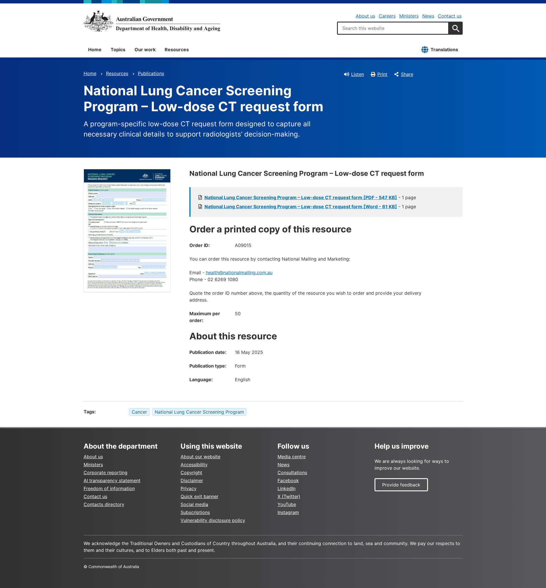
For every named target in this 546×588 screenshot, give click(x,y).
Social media (194, 504)
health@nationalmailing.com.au (239, 272)
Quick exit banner (199, 496)
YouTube (287, 504)
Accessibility (194, 464)
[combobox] (393, 28)
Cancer (139, 412)
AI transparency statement (112, 480)
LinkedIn (286, 488)
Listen (357, 74)
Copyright (191, 472)
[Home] (152, 21)
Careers (387, 16)
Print (382, 74)
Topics (118, 49)
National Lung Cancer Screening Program (199, 412)
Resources (177, 49)
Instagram (288, 512)
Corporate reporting (105, 472)
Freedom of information (109, 488)
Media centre (292, 456)
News (428, 16)
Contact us (450, 16)
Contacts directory (104, 504)
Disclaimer (192, 480)
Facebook (288, 480)
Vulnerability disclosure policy (213, 520)
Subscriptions (195, 512)
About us (365, 16)
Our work (145, 49)
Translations (444, 49)
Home (95, 49)
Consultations (292, 472)
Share (407, 74)
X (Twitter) (289, 496)
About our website (200, 456)
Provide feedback (401, 485)
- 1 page (310, 197)
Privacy (189, 488)
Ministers (409, 16)
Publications (151, 73)
